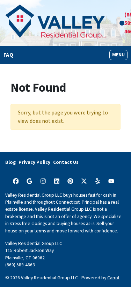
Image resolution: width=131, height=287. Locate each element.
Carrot (113, 277)
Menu (120, 54)
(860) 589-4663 (20, 264)
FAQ (8, 55)
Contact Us (66, 162)
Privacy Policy (34, 162)
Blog (10, 162)
